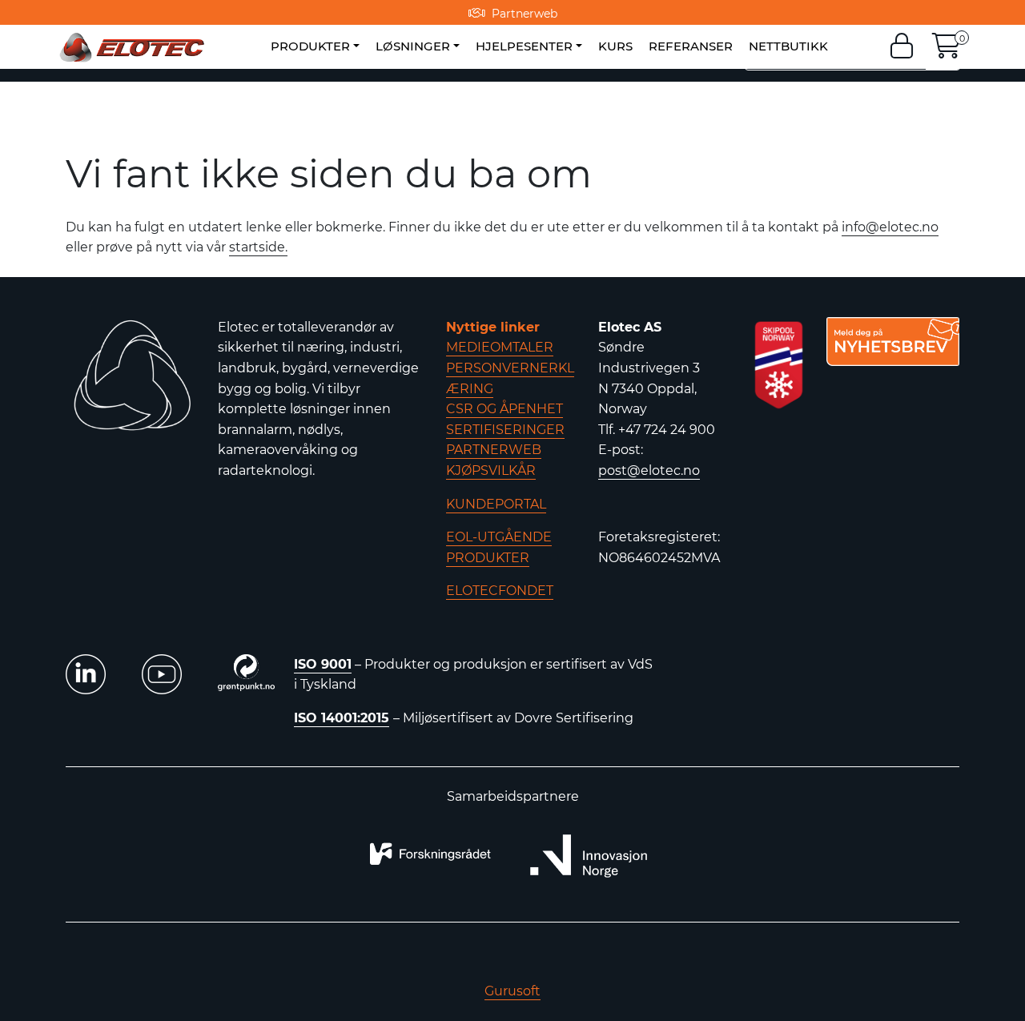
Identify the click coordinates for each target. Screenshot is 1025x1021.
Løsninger (413, 46)
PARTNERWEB (493, 449)
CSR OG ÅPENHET (504, 408)
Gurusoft (512, 991)
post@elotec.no (649, 470)
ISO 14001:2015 (341, 718)
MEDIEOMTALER (499, 347)
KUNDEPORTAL (496, 504)
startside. (258, 247)
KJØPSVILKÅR (491, 470)
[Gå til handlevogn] (946, 50)
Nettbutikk (788, 46)
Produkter (310, 46)
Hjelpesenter (524, 46)
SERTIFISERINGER (505, 429)
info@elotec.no (890, 227)
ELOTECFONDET (499, 590)
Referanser (691, 46)
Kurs (615, 46)
